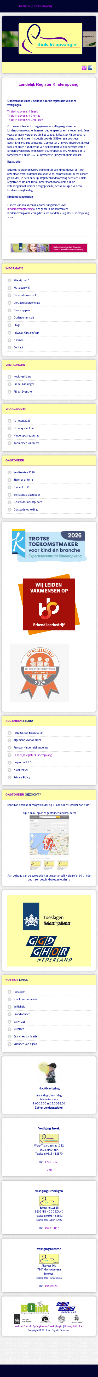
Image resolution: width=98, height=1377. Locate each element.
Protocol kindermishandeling (31, 747)
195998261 (52, 1286)
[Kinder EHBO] (77, 1318)
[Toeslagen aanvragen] (49, 248)
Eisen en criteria (23, 479)
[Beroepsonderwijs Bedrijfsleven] (49, 603)
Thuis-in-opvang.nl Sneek (22, 111)
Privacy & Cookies (74, 1326)
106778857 (52, 1228)
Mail (49, 1170)
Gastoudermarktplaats (28, 502)
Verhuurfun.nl (23, 1326)
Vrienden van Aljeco (25, 1044)
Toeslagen (19, 992)
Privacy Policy (22, 777)
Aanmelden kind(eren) (27, 443)
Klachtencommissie (25, 999)
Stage (17, 325)
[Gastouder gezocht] (49, 842)
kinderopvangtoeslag (20, 209)
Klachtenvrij (21, 770)
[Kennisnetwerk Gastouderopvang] (61, 1318)
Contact (18, 347)
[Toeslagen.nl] (49, 916)
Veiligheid (19, 1006)
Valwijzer (19, 1021)
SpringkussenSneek (43, 1326)
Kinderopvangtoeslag (26, 435)
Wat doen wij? (22, 287)
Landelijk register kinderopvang (33, 755)
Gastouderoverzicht (26, 295)
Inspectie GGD (22, 762)
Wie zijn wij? (21, 280)
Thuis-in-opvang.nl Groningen (25, 120)
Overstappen (22, 310)
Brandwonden (22, 1014)
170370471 (52, 1162)
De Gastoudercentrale (27, 302)
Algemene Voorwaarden (28, 740)
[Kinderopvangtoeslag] (23, 1318)
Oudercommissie (24, 317)
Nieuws (18, 340)
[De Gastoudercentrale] (45, 1318)
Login (59, 1326)
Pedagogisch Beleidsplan (28, 732)
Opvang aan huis (24, 428)
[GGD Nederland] (49, 949)
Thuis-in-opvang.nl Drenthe (23, 115)
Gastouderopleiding (26, 509)
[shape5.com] (49, 1351)
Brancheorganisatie (25, 1036)
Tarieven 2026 (22, 420)
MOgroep (19, 1029)
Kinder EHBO (21, 487)
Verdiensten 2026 (24, 472)
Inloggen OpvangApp (26, 332)
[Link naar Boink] (34, 1307)
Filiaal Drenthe (23, 391)
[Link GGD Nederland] (66, 1307)
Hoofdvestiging (22, 376)
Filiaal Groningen (24, 384)
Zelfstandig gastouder (27, 494)
